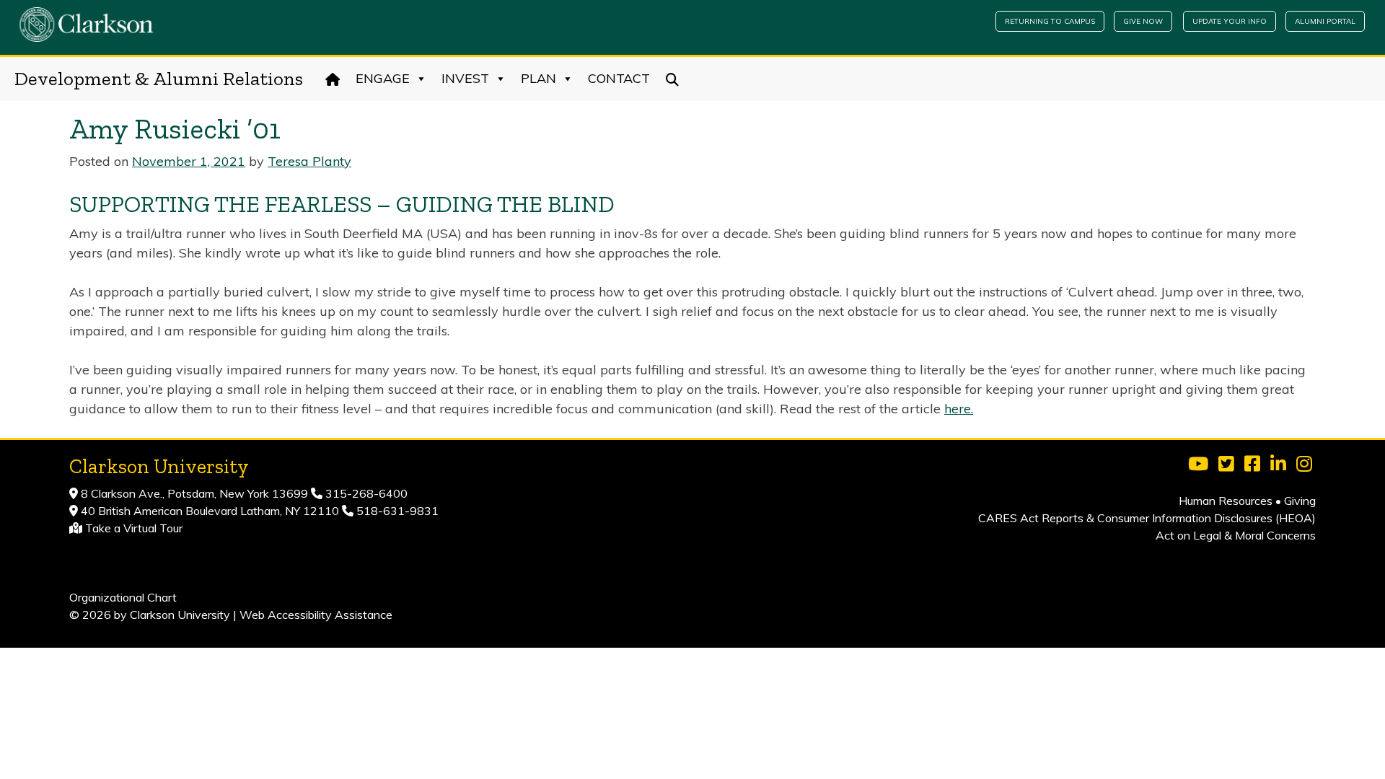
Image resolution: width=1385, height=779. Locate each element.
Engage (383, 78)
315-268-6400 (365, 493)
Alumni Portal (1325, 21)
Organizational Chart (123, 597)
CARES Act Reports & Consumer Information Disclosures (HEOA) (1147, 518)
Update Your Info (1229, 21)
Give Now (1143, 21)
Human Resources (1225, 500)
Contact (619, 78)
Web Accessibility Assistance (315, 614)
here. (958, 408)
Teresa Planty (309, 161)
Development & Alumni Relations (158, 78)
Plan (538, 78)
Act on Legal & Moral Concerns (1236, 535)
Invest (465, 78)
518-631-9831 (396, 510)
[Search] (672, 78)
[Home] (332, 78)
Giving (1300, 500)
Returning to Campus (1050, 21)
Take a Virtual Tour (134, 528)
